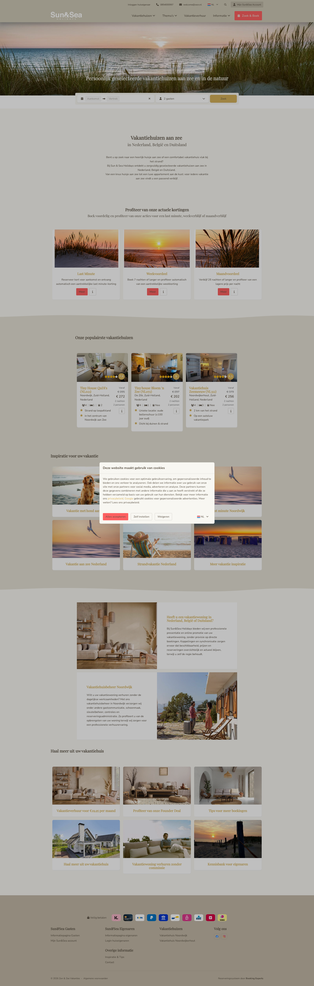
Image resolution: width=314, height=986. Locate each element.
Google (129, 498)
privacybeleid (115, 498)
